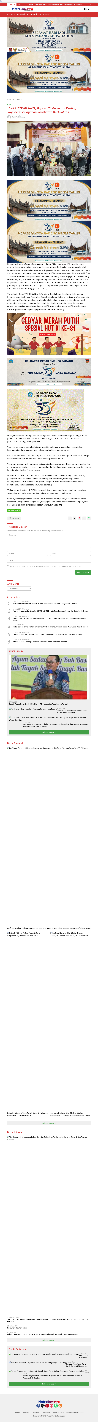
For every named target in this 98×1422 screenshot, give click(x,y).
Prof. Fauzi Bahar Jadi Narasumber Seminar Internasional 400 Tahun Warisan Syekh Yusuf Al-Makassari (48, 928)
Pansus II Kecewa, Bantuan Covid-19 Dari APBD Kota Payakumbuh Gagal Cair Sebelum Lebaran (50, 611)
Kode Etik (35, 1412)
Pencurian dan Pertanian (17, 1328)
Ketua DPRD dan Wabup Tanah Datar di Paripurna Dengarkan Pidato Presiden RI (27, 1114)
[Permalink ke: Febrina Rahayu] (9, 117)
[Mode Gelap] (85, 9)
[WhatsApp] (56, 1406)
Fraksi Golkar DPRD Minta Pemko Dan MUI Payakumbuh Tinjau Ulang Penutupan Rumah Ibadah (50, 627)
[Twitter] (43, 1406)
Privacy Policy (58, 1412)
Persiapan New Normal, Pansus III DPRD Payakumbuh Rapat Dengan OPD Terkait (45, 604)
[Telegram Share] (84, 518)
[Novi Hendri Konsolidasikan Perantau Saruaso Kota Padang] (33, 709)
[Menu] (9, 9)
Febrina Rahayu (17, 116)
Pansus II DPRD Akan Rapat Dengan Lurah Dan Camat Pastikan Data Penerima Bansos (47, 634)
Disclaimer (46, 1412)
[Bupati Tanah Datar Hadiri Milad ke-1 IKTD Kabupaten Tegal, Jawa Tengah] (49, 677)
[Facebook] (38, 1406)
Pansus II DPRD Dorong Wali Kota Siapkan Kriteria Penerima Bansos (40, 642)
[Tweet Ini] (74, 518)
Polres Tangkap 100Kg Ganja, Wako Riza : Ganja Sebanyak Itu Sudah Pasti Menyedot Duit (43, 1334)
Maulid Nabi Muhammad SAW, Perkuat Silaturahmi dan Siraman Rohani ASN (54, 4)
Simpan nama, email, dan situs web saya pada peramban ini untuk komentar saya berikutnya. (45, 566)
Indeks (17, 1412)
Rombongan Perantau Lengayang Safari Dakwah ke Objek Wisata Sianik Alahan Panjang (83, 1356)
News (9, 104)
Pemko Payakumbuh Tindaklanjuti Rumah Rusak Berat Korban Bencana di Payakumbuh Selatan (52, 1377)
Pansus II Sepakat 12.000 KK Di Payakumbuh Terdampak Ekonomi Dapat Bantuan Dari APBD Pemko (49, 619)
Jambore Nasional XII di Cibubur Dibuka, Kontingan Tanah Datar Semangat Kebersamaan (70, 1114)
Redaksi (26, 1412)
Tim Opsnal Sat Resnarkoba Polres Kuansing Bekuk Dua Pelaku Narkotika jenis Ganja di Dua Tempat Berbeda (47, 1320)
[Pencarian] (89, 9)
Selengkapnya (48, 732)
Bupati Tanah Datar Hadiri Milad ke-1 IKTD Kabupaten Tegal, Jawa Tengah (38, 704)
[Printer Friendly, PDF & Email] (14, 510)
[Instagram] (51, 1406)
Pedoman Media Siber (75, 1412)
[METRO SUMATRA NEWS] (22, 9)
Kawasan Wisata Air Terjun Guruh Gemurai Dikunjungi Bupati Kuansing (76, 1365)
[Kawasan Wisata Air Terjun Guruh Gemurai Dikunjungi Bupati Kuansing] (37, 1362)
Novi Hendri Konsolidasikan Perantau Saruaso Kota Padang (72, 711)
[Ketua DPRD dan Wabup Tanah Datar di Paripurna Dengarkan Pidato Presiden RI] (27, 1021)
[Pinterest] (47, 1406)
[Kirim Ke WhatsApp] (89, 518)
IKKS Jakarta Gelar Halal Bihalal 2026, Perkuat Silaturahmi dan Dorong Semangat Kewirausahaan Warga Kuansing (55, 725)
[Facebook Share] (70, 518)
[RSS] (60, 1406)
